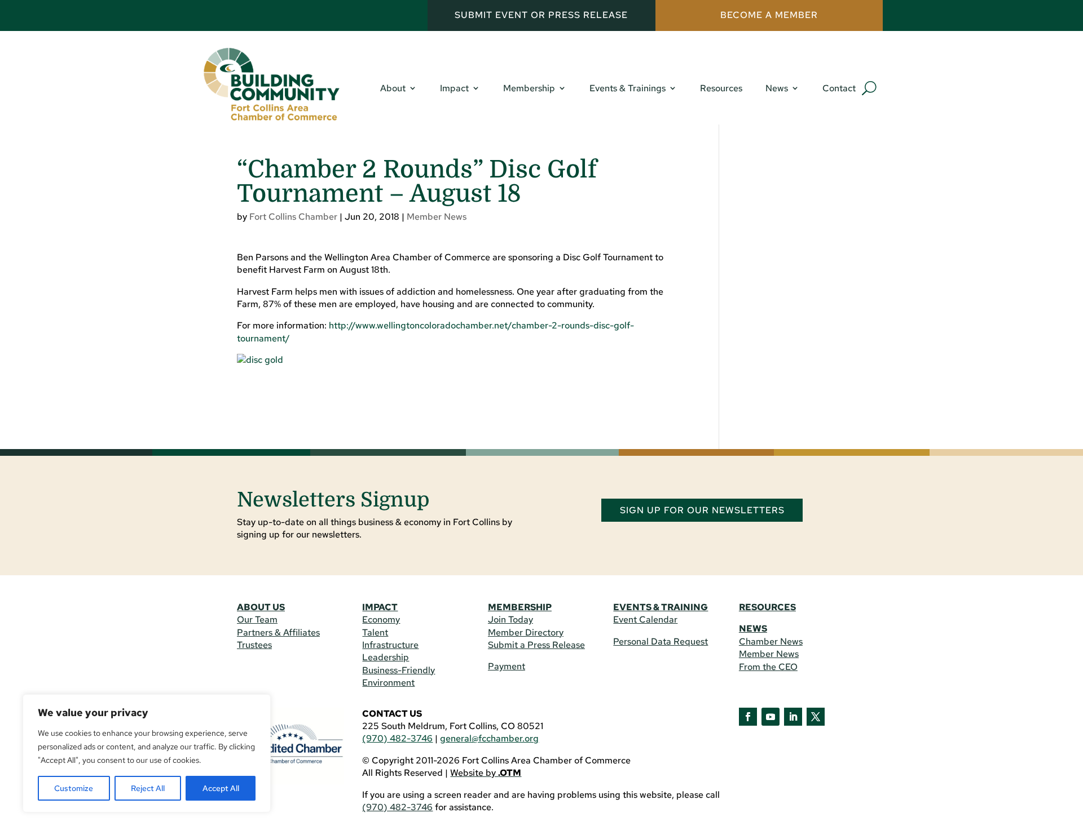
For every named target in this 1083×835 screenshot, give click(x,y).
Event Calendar (645, 619)
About (393, 88)
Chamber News (771, 641)
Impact (454, 88)
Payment (506, 666)
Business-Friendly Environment (398, 676)
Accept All (220, 788)
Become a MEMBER (769, 15)
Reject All (148, 788)
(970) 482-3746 (397, 738)
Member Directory (525, 632)
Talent (375, 632)
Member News (436, 217)
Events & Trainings (627, 88)
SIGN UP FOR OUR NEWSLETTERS (702, 510)
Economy (381, 619)
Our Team (257, 619)
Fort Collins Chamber (293, 217)
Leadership (385, 657)
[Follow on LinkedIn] (793, 717)
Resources (721, 88)
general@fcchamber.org (489, 738)
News (776, 88)
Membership (529, 88)
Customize (73, 788)
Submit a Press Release (536, 645)
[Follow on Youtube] (770, 717)
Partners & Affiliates (278, 632)
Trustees (254, 645)
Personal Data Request (660, 641)
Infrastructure (390, 645)
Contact (839, 88)
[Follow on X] (816, 717)
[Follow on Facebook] (748, 717)
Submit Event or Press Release (541, 15)
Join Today (510, 619)
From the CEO (768, 667)
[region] (147, 753)
